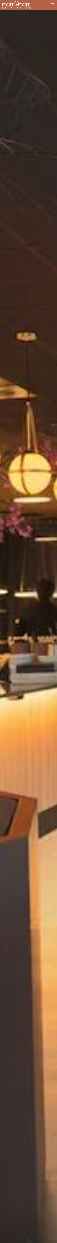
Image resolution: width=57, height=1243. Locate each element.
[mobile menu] (52, 4)
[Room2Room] (16, 5)
